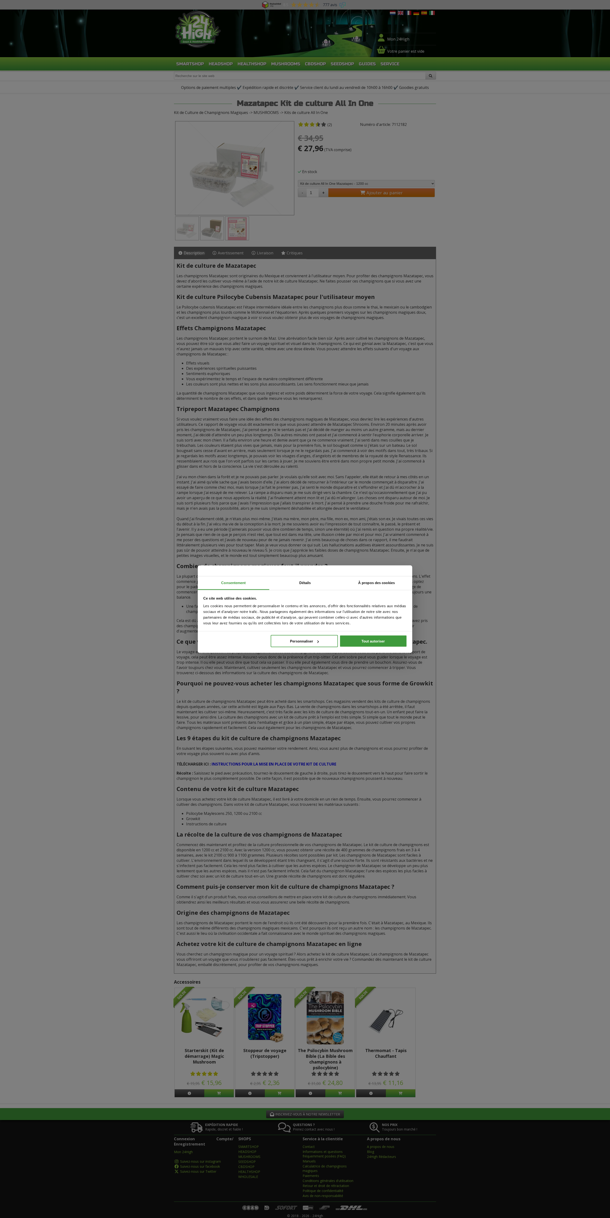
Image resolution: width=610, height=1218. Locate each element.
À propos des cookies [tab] (376, 583)
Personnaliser (301, 641)
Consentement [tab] (233, 583)
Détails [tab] (305, 583)
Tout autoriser (373, 641)
